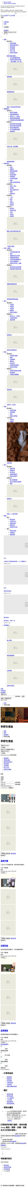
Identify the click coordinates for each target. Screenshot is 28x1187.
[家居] (7, 352)
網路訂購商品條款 (12, 1086)
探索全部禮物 (7, 769)
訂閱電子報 (3, 1147)
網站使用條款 (10, 1103)
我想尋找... (18, 696)
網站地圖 (6, 1165)
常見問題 (9, 1080)
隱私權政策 (10, 1101)
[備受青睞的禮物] (16, 56)
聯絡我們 (9, 1077)
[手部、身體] (11, 248)
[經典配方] (12, 122)
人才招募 (9, 1099)
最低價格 (17, 782)
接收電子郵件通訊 (7, 1139)
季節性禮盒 (7, 760)
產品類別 (6, 758)
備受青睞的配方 (8, 762)
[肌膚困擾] (12, 184)
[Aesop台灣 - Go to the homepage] (13, 15)
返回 (2, 777)
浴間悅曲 (4, 946)
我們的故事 (10, 1094)
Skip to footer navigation (10, 3)
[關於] (10, 529)
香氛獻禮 (6, 763)
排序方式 (3, 749)
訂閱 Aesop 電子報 (5, 1149)
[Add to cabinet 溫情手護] (1, 857)
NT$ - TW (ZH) (4, 1162)
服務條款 (3, 1145)
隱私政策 (22, 1143)
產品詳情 (13, 853)
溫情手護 (4, 861)
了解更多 (9, 1120)
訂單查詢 (9, 1084)
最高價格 (17, 784)
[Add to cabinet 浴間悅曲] (1, 942)
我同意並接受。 (10, 1141)
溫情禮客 (4, 1031)
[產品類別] (12, 250)
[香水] (7, 301)
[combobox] (8, 696)
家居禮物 (6, 765)
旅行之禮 (6, 767)
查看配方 (11, 787)
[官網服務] (9, 625)
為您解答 (6, 27)
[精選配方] (12, 265)
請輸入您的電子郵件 (21, 1134)
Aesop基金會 (10, 1098)
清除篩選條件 (4, 787)
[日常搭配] (12, 418)
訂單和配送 (10, 1082)
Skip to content (7, 2)
